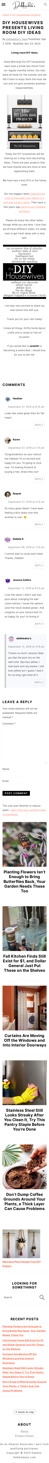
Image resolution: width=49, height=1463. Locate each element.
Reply (39, 425)
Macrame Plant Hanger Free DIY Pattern (22, 1263)
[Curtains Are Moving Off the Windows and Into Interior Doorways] (25, 1008)
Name (6, 769)
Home (6, 14)
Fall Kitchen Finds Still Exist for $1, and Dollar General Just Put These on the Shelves (24, 963)
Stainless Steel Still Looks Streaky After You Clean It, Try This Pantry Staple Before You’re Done (24, 1119)
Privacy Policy (24, 1435)
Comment (9, 723)
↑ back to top (24, 1412)
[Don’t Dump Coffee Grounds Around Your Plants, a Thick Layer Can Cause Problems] (25, 1166)
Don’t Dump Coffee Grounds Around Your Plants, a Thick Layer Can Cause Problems (25, 1201)
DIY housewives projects (26, 14)
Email (6, 781)
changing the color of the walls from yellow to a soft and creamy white (24, 198)
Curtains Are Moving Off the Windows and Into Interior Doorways (24, 1040)
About (25, 1431)
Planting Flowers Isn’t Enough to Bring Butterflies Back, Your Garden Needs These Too (25, 881)
